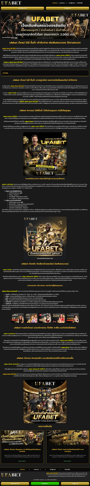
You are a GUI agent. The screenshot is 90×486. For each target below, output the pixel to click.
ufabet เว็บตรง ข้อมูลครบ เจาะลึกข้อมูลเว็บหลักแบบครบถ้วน (22, 450)
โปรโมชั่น (80, 3)
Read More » (22, 461)
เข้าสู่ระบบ (72, 3)
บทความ (62, 3)
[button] (86, 73)
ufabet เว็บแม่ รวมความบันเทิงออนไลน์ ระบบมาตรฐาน (68, 450)
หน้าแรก (55, 3)
